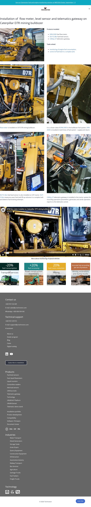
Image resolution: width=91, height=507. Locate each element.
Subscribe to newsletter (16, 363)
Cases (9, 343)
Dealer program (12, 337)
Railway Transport (16, 463)
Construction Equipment (18, 454)
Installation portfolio (14, 412)
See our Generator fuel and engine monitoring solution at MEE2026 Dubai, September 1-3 (46, 2)
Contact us (10, 299)
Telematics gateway (13, 394)
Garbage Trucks (15, 473)
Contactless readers (14, 384)
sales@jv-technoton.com (18, 308)
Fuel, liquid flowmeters (14, 378)
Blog (8, 340)
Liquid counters (12, 381)
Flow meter (3, 128)
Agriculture (13, 470)
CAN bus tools (12, 391)
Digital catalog (12, 346)
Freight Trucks (14, 479)
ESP (15, 429)
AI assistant (9, 328)
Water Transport (15, 438)
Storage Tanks (14, 444)
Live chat (80, 501)
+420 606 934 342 (18, 311)
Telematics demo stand (15, 407)
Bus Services (14, 466)
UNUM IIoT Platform (14, 400)
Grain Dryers (14, 447)
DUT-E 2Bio (53, 37)
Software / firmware (13, 421)
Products (9, 371)
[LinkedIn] (6, 354)
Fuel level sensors (13, 375)
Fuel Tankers (14, 476)
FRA (19, 429)
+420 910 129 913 (11, 321)
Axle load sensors (13, 388)
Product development (14, 415)
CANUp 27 (53, 39)
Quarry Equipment (16, 451)
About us (10, 334)
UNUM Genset (12, 403)
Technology (11, 397)
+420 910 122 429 (11, 304)
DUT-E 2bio (3, 195)
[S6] (18, 492)
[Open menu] (89, 8)
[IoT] (7, 492)
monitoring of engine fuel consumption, (63, 49)
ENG (11, 429)
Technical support (14, 316)
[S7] (12, 492)
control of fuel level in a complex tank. (62, 52)
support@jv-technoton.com (19, 325)
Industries (10, 434)
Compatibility (11, 418)
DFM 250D (53, 34)
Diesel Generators (16, 441)
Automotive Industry (17, 460)
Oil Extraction (14, 457)
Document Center (13, 424)
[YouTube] (11, 354)
